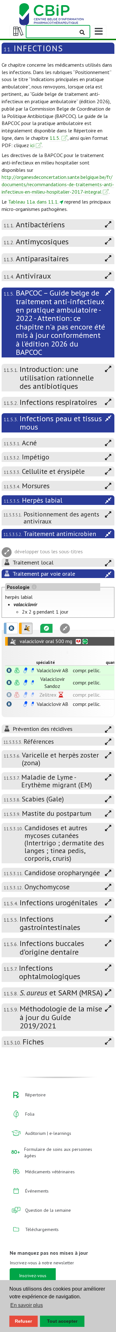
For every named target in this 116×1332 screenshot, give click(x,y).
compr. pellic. (87, 670)
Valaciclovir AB (52, 670)
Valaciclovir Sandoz (52, 682)
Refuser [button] (23, 1321)
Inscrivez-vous (32, 1275)
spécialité (45, 662)
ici (32, 145)
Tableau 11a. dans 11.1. (33, 201)
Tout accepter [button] (62, 1321)
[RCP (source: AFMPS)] (25, 670)
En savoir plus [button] (26, 1305)
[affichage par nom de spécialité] (9, 670)
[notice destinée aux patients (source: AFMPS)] (32, 670)
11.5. (55, 138)
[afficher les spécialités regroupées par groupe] (26, 628)
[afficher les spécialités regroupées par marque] (11, 628)
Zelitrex (47, 694)
